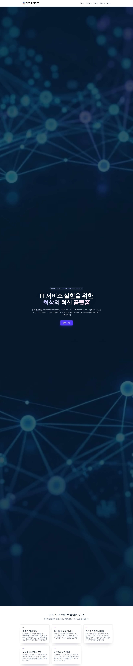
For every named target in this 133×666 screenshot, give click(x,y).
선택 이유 (88, 3)
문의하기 (66, 323)
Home (82, 3)
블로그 (109, 3)
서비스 (95, 3)
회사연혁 (102, 3)
